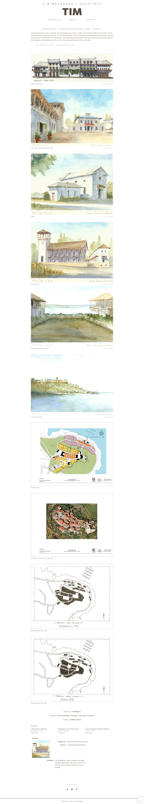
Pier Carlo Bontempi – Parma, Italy (67, 715)
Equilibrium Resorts (75, 719)
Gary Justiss (90, 715)
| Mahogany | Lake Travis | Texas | (68, 729)
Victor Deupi (82, 715)
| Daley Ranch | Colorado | (39, 729)
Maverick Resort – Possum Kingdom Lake (57, 45)
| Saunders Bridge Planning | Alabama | (97, 729)
